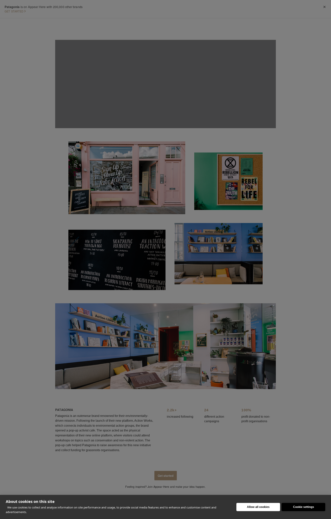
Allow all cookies (258, 506)
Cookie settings (303, 506)
